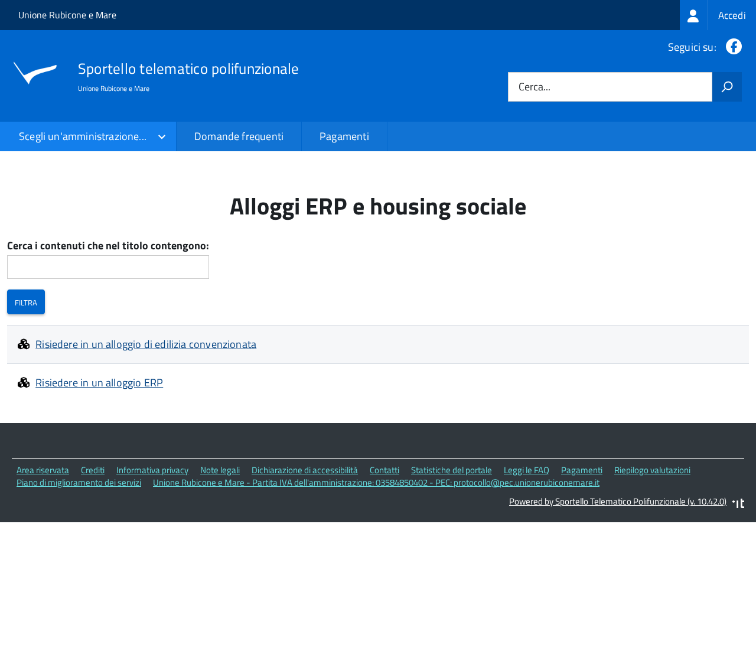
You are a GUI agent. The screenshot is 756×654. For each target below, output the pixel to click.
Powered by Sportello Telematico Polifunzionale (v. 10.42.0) (617, 501)
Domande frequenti (239, 136)
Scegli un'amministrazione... (82, 136)
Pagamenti (344, 136)
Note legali (220, 470)
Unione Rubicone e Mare (67, 15)
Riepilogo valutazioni (652, 470)
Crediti (93, 470)
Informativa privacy (152, 470)
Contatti (384, 470)
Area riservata (43, 470)
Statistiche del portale (451, 470)
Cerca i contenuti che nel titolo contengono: (108, 246)
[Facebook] (731, 47)
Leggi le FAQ (526, 470)
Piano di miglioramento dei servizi (79, 482)
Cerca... (534, 87)
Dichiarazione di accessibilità (305, 470)
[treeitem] (718, 15)
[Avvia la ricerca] (727, 87)
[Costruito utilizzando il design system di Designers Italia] (738, 505)
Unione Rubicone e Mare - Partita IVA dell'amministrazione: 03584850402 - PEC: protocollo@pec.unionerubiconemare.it (376, 482)
